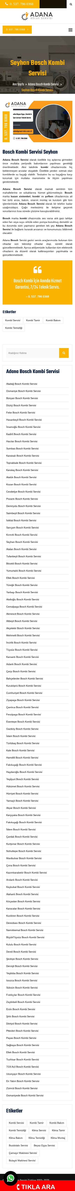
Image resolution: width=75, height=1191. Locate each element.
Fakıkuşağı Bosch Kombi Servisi (24, 764)
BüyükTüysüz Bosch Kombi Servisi (25, 937)
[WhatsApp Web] (10, 1178)
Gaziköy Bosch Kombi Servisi (22, 728)
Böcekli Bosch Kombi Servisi (21, 563)
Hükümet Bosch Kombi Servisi (22, 786)
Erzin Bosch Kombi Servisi (20, 1009)
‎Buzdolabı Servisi (18, 1145)
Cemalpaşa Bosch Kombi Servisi (24, 606)
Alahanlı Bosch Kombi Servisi (22, 894)
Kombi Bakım (53, 320)
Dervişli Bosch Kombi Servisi (22, 966)
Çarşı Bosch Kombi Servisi (20, 671)
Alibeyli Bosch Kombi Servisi (21, 621)
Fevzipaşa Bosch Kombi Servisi (23, 714)
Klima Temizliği (37, 1137)
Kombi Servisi (12, 320)
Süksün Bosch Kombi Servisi (22, 987)
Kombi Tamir (33, 320)
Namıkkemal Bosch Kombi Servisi (24, 930)
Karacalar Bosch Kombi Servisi (23, 908)
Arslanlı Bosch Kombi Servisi (22, 879)
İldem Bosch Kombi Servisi (21, 829)
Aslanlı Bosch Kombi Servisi (21, 664)
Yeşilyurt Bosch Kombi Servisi (22, 779)
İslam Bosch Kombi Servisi (20, 736)
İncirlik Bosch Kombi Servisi (21, 642)
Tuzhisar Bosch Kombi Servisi (22, 1059)
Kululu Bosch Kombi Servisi (21, 944)
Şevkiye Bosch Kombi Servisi (22, 958)
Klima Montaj (58, 1137)
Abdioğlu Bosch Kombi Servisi (22, 599)
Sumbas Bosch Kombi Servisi (22, 448)
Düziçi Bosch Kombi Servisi (21, 405)
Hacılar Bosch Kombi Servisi (21, 441)
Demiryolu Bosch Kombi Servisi (23, 506)
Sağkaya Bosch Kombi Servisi (22, 1045)
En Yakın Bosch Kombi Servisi (22, 1081)
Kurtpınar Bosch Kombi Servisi (23, 843)
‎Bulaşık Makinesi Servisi (22, 1160)
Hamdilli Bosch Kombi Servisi (22, 757)
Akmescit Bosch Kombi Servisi (22, 613)
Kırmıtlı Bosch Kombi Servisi (21, 534)
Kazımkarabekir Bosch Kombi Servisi (26, 872)
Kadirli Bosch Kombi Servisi (21, 434)
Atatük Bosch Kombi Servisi (21, 477)
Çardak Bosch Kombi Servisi (22, 836)
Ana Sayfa (18, 84)
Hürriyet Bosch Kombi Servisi (22, 793)
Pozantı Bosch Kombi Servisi (22, 498)
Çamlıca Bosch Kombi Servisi (22, 707)
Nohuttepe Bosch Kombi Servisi (23, 851)
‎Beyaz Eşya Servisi (44, 1145)
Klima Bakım (16, 1137)
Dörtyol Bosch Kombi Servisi (21, 1023)
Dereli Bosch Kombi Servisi (21, 951)
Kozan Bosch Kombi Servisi (21, 484)
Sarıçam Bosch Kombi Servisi (22, 527)
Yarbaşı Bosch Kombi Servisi (22, 592)
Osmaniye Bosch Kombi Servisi (23, 391)
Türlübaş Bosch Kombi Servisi (22, 743)
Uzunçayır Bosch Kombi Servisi (23, 1073)
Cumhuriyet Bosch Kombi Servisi (24, 692)
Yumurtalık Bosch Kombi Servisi (23, 570)
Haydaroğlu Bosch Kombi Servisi (24, 772)
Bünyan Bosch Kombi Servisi (22, 398)
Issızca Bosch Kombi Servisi (21, 980)
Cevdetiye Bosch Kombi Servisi (23, 491)
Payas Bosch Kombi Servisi (21, 1038)
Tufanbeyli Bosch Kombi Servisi (23, 556)
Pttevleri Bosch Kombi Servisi (22, 1030)
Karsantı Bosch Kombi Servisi (22, 657)
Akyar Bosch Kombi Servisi (21, 808)
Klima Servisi (39, 1130)
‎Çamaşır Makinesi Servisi (23, 1153)
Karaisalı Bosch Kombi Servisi (22, 455)
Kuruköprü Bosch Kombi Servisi (23, 685)
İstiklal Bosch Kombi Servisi (21, 520)
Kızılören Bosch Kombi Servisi (22, 915)
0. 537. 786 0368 (16, 29)
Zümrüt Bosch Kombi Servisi (22, 1088)
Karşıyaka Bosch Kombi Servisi (23, 815)
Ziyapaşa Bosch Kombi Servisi (23, 700)
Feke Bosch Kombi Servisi (20, 412)
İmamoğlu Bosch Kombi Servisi (23, 427)
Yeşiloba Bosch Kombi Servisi (22, 973)
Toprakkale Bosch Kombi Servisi (24, 462)
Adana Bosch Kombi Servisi (43, 84)
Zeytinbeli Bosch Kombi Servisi (23, 1002)
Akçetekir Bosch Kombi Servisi (23, 628)
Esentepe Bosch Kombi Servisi (23, 721)
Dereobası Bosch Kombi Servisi (23, 923)
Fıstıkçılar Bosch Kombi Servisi (23, 994)
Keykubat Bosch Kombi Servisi (23, 887)
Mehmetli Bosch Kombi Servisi (23, 635)
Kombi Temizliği (13, 327)
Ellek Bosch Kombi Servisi (20, 577)
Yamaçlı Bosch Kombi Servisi (22, 800)
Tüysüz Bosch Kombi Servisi (22, 649)
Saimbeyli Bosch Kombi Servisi (23, 513)
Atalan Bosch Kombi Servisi (21, 549)
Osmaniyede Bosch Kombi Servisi (24, 1095)
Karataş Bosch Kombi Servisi (22, 470)
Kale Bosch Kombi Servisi (20, 750)
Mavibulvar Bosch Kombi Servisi (24, 858)
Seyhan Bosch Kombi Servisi (22, 542)
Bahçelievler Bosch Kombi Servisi (24, 678)
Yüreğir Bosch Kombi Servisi (22, 585)
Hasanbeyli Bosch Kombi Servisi (24, 419)
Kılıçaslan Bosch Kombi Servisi (23, 901)
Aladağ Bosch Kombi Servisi (21, 383)
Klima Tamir (58, 1130)
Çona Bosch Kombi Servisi (20, 865)
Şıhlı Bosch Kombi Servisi (20, 1016)
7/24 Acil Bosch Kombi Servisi (22, 1066)
